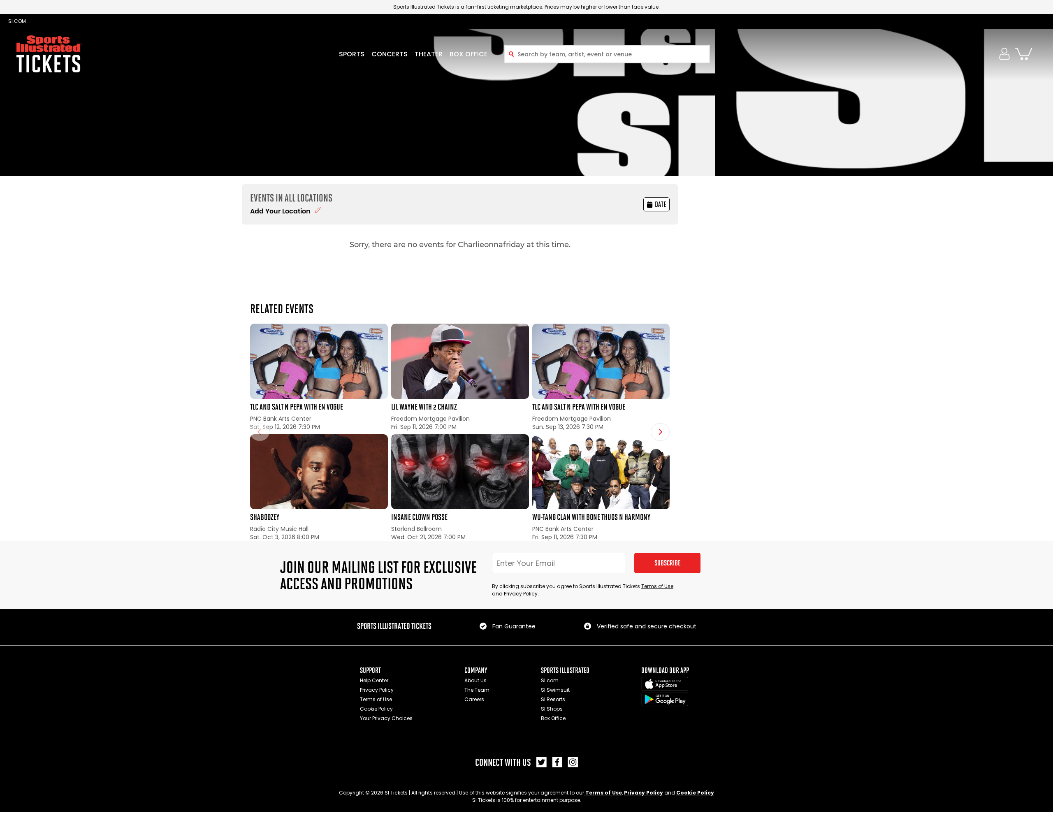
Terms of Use (657, 586)
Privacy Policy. (521, 593)
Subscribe (667, 563)
